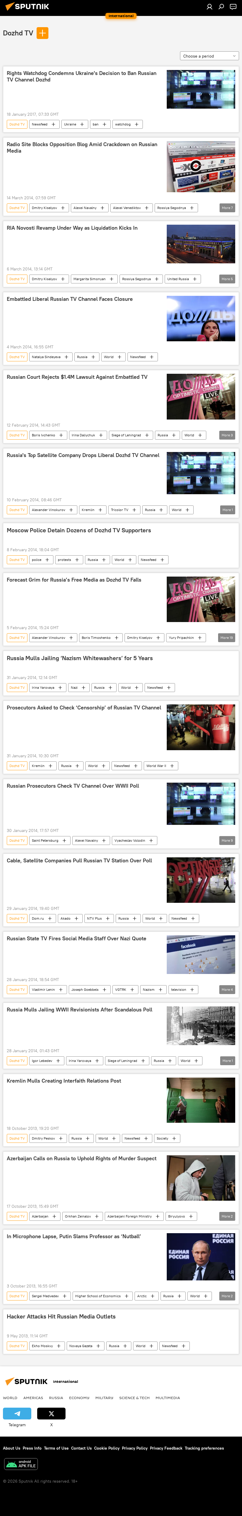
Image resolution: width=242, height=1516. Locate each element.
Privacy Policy (135, 1448)
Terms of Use (56, 1448)
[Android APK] (21, 1464)
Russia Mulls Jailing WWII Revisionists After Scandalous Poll (79, 1009)
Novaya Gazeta (80, 1346)
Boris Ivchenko (43, 435)
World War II (156, 765)
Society (162, 1138)
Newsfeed (40, 124)
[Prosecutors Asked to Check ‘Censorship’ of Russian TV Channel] (201, 727)
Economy (79, 1397)
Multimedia (168, 1397)
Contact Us (81, 1448)
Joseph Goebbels (85, 989)
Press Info (32, 1448)
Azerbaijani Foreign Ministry (129, 1216)
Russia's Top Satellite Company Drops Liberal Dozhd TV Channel (83, 455)
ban (96, 124)
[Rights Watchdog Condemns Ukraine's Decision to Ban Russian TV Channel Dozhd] (201, 89)
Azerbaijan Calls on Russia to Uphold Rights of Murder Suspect (81, 1158)
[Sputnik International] (29, 11)
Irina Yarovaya (43, 687)
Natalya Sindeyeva (46, 357)
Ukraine (70, 124)
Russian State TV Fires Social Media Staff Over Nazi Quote (76, 938)
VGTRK (120, 989)
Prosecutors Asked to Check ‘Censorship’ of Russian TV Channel (84, 707)
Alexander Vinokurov (48, 509)
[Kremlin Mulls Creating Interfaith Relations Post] (201, 1100)
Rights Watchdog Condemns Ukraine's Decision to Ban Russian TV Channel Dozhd (81, 76)
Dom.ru (38, 918)
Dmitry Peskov (43, 1138)
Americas (33, 1397)
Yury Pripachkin (181, 637)
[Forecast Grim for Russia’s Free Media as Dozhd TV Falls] (201, 599)
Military (104, 1397)
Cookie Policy (107, 1448)
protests (64, 559)
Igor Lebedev (42, 1060)
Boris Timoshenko (96, 637)
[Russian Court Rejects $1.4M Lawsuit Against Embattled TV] (201, 396)
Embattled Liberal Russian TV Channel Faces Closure (70, 299)
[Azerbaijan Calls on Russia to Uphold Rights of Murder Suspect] (201, 1178)
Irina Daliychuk (83, 435)
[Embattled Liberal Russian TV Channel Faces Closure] (201, 318)
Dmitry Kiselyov (44, 207)
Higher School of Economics (98, 1296)
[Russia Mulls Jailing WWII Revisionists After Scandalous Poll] (201, 1025)
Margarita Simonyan (89, 279)
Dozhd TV (18, 32)
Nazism (149, 989)
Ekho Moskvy (42, 1346)
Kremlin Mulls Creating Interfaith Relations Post (64, 1081)
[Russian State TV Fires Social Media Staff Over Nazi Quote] (201, 954)
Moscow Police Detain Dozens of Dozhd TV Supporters (79, 530)
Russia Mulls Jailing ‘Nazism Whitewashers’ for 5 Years (80, 658)
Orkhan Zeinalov (78, 1216)
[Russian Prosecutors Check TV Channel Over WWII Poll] (201, 804)
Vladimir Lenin (43, 989)
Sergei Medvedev (45, 1296)
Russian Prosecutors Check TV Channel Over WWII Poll (73, 786)
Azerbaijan (40, 1216)
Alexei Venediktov (127, 207)
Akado (65, 918)
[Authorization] (209, 6)
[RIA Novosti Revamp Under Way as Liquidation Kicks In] (201, 244)
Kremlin (88, 509)
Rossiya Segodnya (171, 207)
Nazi (74, 687)
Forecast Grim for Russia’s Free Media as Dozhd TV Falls (74, 580)
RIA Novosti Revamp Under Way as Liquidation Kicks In (72, 228)
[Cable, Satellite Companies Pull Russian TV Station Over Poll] (201, 880)
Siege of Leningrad (126, 435)
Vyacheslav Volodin (130, 840)
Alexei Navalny (85, 207)
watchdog (123, 124)
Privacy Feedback (166, 1448)
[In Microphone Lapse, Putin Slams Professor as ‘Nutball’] (201, 1256)
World (109, 357)
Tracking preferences (204, 1448)
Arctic (142, 1296)
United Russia (178, 279)
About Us (11, 1448)
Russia (82, 357)
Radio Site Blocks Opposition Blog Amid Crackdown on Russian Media (82, 147)
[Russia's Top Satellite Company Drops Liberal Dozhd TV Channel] (201, 473)
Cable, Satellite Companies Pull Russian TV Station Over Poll (79, 860)
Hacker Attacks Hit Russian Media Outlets (61, 1316)
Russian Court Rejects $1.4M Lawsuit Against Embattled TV (77, 377)
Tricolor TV (119, 509)
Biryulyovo (176, 1216)
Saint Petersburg (45, 840)
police (36, 559)
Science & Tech (134, 1397)
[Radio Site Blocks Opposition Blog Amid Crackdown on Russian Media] (201, 166)
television (178, 989)
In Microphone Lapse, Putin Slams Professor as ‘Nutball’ (74, 1236)
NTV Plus (94, 918)
